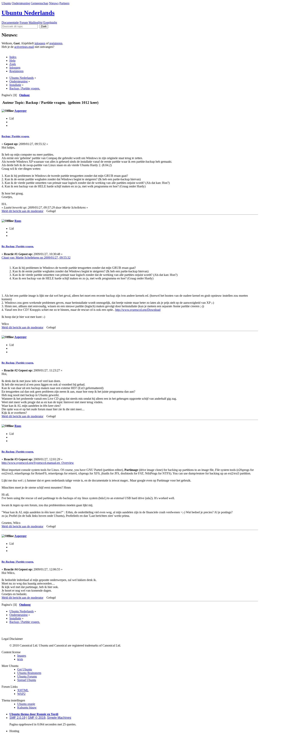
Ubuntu (6, 3)
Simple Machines (59, 717)
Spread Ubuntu (26, 680)
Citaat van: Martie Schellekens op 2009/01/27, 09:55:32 (36, 257)
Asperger (20, 110)
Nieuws (54, 3)
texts (20, 659)
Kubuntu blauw (27, 707)
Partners (64, 3)
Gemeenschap (39, 3)
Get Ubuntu (24, 669)
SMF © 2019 (36, 717)
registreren (55, 43)
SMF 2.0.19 (17, 717)
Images (21, 655)
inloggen (39, 43)
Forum (24, 22)
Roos (17, 221)
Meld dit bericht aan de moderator (22, 211)
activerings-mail (24, 46)
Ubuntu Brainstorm (29, 673)
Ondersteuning (21, 3)
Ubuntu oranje (26, 704)
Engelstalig (50, 22)
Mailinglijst (36, 22)
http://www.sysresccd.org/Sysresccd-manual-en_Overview (38, 462)
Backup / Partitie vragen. (15, 136)
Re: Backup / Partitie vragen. (18, 246)
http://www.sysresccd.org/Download (137, 309)
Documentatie (10, 22)
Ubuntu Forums (27, 676)
